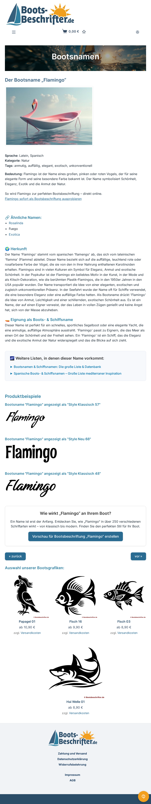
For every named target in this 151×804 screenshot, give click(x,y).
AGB (73, 780)
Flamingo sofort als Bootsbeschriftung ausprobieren (43, 199)
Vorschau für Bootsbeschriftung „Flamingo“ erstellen (75, 536)
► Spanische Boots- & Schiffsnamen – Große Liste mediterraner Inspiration (66, 373)
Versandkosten (31, 632)
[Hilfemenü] (143, 796)
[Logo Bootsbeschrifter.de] (40, 14)
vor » (138, 556)
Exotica (14, 234)
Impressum (72, 774)
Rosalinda (16, 223)
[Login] (137, 32)
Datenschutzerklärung (72, 759)
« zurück (15, 556)
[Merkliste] (84, 32)
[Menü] (14, 32)
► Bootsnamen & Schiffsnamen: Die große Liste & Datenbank (55, 367)
